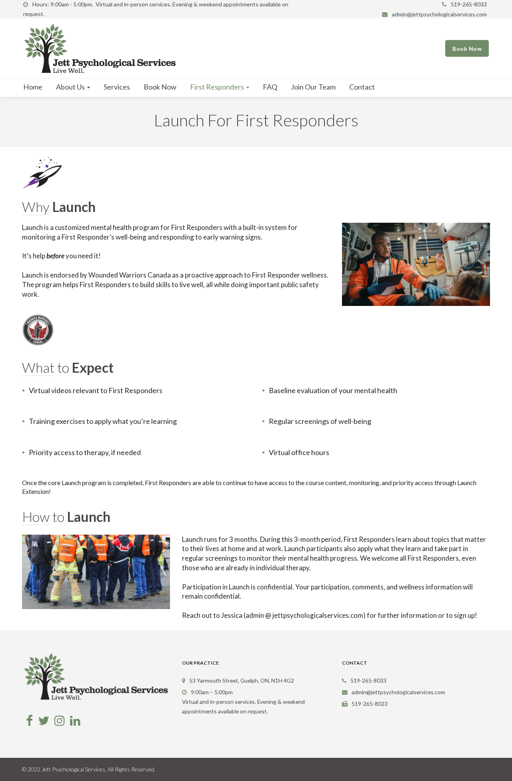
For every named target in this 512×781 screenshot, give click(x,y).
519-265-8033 (469, 4)
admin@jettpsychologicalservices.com (439, 14)
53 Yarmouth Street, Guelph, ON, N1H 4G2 (241, 680)
